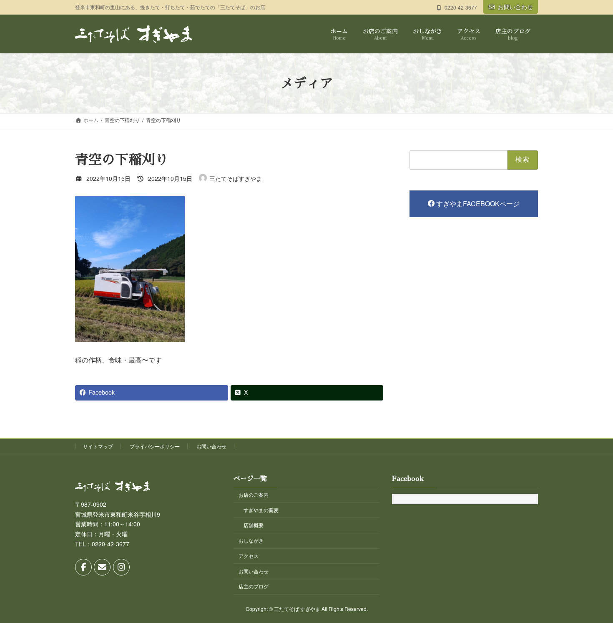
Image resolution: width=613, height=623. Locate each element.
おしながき (251, 540)
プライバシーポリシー (155, 446)
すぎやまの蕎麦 (261, 509)
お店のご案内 (254, 494)
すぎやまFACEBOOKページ (478, 203)
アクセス (249, 555)
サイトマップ (98, 446)
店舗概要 (254, 524)
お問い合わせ (515, 7)
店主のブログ (254, 586)
